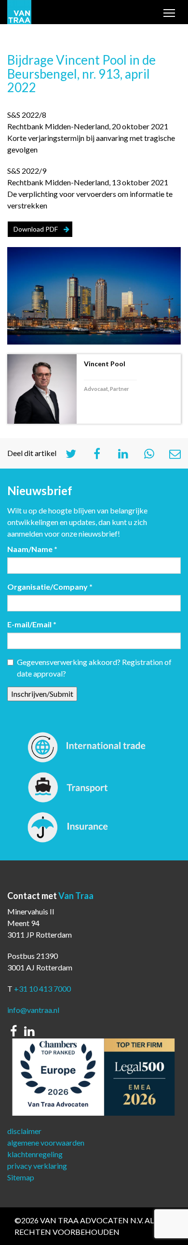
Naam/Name (32, 548)
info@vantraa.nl (33, 1009)
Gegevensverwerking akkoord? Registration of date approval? (94, 667)
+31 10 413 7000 (42, 988)
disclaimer (24, 1130)
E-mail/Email (31, 624)
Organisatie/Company (50, 586)
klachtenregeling (35, 1154)
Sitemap (20, 1177)
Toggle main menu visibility (169, 15)
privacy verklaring (37, 1165)
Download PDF (35, 229)
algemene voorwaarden (45, 1142)
